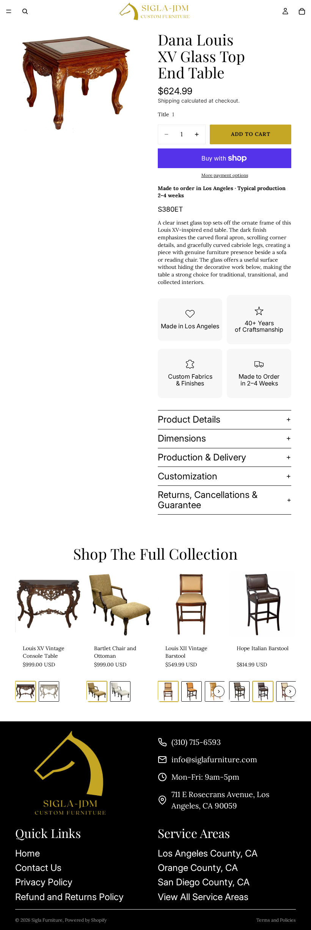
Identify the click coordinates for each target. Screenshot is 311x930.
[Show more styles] (219, 691)
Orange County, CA (198, 867)
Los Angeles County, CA (208, 853)
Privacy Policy (43, 882)
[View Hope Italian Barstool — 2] (263, 691)
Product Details (189, 419)
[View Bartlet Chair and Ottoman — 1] (96, 691)
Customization (187, 476)
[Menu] (8, 11)
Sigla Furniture (47, 920)
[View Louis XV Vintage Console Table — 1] (25, 691)
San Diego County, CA (204, 882)
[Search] (25, 11)
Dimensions (182, 438)
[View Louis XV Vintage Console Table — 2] (49, 691)
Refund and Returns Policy (69, 896)
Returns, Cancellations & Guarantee (208, 499)
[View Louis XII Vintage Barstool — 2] (191, 691)
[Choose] (70, 625)
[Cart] (302, 11)
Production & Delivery (202, 457)
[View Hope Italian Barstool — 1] (239, 691)
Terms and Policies (276, 920)
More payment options (224, 175)
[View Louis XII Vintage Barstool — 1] (168, 691)
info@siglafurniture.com (214, 759)
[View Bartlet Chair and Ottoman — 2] (120, 691)
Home (27, 853)
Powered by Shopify (86, 920)
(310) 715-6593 (196, 742)
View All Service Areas (203, 896)
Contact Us (38, 867)
